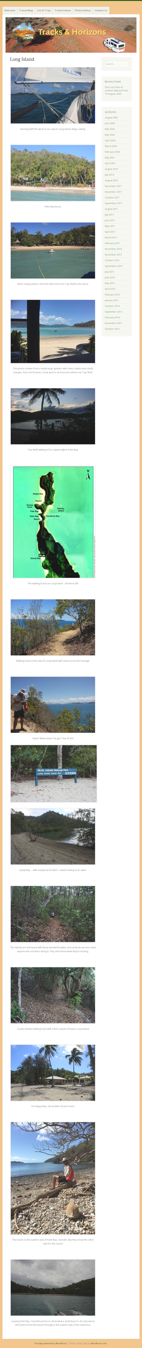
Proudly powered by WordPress (50, 1343)
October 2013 (112, 328)
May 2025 (110, 129)
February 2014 (112, 317)
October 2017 (112, 197)
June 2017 (110, 220)
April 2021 (110, 163)
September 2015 (113, 266)
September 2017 (113, 203)
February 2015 (112, 294)
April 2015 (110, 288)
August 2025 (111, 117)
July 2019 (109, 174)
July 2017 (109, 214)
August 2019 (111, 169)
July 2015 (109, 271)
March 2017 (111, 237)
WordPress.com (99, 1343)
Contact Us (101, 10)
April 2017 (110, 231)
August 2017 (111, 209)
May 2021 (110, 157)
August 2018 (111, 180)
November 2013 (113, 323)
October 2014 (112, 306)
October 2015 (112, 260)
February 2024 (112, 151)
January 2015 (111, 300)
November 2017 (113, 191)
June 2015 (110, 277)
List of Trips (44, 10)
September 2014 (113, 311)
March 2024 (111, 146)
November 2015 (113, 254)
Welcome (9, 10)
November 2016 (113, 249)
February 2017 (112, 243)
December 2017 (113, 186)
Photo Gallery (83, 10)
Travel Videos (63, 10)
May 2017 (110, 226)
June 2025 (110, 123)
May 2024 (110, 134)
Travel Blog (26, 10)
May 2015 (110, 283)
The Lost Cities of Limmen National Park (116, 89)
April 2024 (110, 140)
